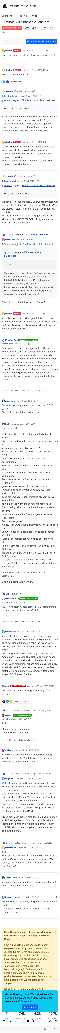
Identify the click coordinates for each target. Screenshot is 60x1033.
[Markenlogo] (5, 5)
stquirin (8, 50)
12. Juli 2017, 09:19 (20, 719)
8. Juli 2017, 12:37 (30, 239)
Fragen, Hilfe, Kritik (13, 28)
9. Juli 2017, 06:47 (28, 424)
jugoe (7, 401)
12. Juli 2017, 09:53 (30, 750)
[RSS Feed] (4, 32)
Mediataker (10, 848)
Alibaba (9, 878)
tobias (8, 750)
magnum (9, 778)
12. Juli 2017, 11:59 (35, 848)
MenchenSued (12, 340)
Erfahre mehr (25, 1001)
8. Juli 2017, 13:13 (20, 344)
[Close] (54, 932)
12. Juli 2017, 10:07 (32, 778)
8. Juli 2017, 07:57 (40, 50)
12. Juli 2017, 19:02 (31, 897)
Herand (8, 631)
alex (7, 686)
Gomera (9, 181)
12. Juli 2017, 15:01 (32, 878)
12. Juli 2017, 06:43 (45, 686)
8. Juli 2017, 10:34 (40, 70)
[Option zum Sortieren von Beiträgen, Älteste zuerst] (5, 41)
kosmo (8, 897)
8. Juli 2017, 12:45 (40, 313)
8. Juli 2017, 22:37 (30, 401)
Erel (7, 424)
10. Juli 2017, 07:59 (31, 631)
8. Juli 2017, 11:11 (39, 142)
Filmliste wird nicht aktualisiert (38, 100)
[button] (4, 1029)
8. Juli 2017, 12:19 (31, 181)
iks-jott (8, 715)
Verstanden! (30, 1007)
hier (36, 606)
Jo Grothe (9, 96)
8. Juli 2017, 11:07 (33, 96)
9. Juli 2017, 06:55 (20, 602)
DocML (8, 239)
